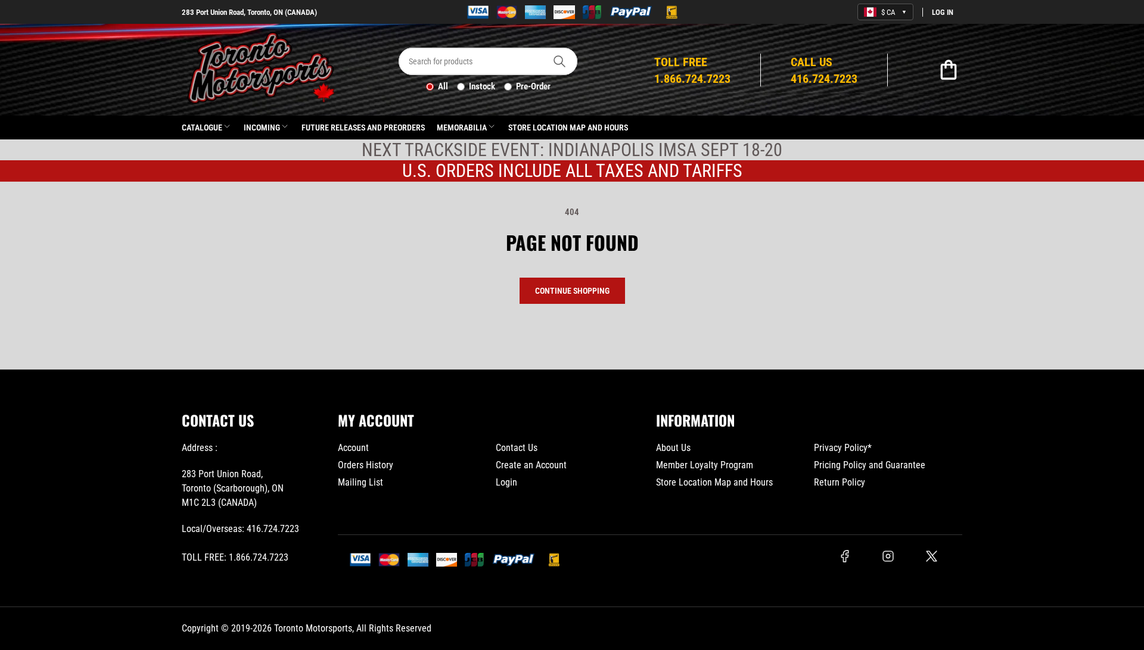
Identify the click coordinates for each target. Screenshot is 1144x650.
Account (353, 447)
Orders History (365, 465)
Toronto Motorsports (313, 628)
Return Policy (839, 482)
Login (506, 482)
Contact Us (516, 447)
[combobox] (488, 61)
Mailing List (360, 482)
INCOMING (262, 127)
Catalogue (202, 127)
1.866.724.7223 (258, 557)
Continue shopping (572, 291)
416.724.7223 (273, 528)
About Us (673, 447)
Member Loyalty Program (704, 465)
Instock (482, 86)
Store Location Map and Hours (568, 127)
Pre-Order (533, 86)
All (443, 86)
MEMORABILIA (462, 127)
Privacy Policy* (843, 447)
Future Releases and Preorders (363, 127)
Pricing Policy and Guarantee (869, 465)
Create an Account (531, 465)
